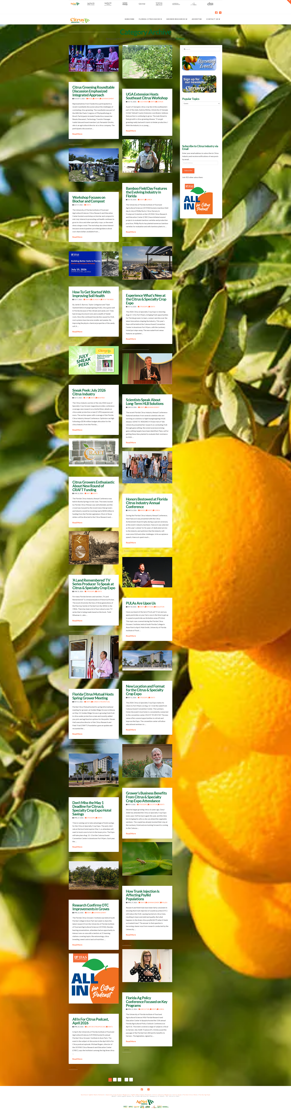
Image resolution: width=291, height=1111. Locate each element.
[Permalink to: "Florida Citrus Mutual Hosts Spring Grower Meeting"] (94, 656)
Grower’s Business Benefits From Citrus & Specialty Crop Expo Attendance (146, 797)
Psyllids (164, 902)
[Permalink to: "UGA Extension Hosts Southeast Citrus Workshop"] (147, 61)
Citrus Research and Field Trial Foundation (88, 742)
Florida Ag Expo (204, 1094)
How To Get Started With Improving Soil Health (91, 294)
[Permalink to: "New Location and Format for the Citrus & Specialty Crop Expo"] (147, 660)
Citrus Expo (143, 307)
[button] (289, 2)
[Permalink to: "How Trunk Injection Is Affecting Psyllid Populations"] (147, 858)
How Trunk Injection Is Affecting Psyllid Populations (142, 895)
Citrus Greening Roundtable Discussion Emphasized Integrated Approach (93, 91)
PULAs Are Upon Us (141, 603)
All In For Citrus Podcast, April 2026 (90, 1021)
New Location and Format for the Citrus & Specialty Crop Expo (145, 690)
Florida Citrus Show (190, 1094)
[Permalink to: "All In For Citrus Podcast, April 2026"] (94, 978)
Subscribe (188, 170)
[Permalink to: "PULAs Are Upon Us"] (147, 572)
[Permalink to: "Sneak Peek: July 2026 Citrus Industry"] (94, 360)
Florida (149, 200)
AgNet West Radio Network (141, 1094)
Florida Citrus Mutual (101, 702)
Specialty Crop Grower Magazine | (118, 1094)
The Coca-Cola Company (80, 748)
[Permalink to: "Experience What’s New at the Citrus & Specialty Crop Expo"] (147, 263)
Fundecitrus (76, 142)
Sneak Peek (101, 398)
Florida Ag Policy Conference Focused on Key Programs (146, 1002)
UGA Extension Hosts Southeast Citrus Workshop (147, 96)
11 (126, 1080)
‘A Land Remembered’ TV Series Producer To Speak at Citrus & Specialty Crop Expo (93, 584)
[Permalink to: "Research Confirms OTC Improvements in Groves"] (94, 875)
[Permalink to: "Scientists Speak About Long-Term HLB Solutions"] (147, 368)
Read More (77, 134)
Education (153, 804)
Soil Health (96, 299)
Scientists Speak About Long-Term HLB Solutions (144, 402)
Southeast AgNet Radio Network (93, 1094)
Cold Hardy (143, 102)
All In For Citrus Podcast (96, 1027)
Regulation (159, 607)
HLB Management (107, 99)
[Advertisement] (199, 125)
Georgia (160, 102)
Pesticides (150, 607)
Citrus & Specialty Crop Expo (135, 347)
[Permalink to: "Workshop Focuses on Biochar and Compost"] (94, 165)
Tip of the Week (108, 299)
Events (96, 99)
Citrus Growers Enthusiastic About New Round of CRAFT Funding (93, 486)
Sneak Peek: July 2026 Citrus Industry (89, 392)
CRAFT (88, 493)
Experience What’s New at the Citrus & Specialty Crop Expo (146, 299)
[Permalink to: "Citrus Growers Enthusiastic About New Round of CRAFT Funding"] (94, 452)
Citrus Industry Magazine (162, 1094)
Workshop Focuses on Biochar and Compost (88, 199)
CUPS (86, 398)
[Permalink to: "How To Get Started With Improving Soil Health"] (94, 263)
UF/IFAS (126, 240)
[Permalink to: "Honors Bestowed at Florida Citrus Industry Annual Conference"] (147, 467)
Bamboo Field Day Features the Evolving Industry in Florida (146, 192)
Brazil (90, 99)
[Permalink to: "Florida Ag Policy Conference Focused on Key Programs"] (147, 965)
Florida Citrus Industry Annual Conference (141, 551)
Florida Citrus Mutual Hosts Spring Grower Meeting (93, 696)
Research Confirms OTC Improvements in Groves (90, 907)
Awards (142, 510)
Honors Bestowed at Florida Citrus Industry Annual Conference (147, 503)
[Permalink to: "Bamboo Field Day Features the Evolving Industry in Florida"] (147, 156)
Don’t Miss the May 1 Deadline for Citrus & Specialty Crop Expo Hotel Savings (91, 808)
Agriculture (144, 1009)
